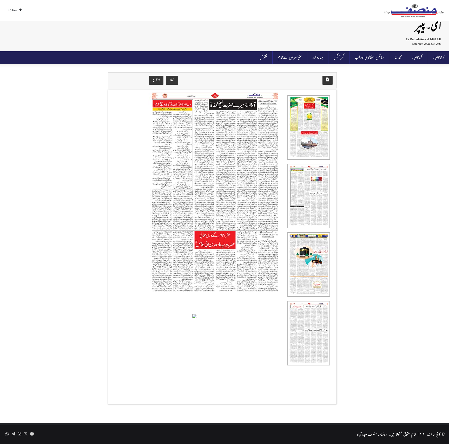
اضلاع (156, 80)
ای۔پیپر (428, 27)
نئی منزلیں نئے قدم (290, 58)
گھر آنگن (339, 58)
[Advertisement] (199, 35)
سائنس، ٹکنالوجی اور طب (369, 58)
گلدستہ (397, 58)
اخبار (172, 80)
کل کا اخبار (417, 57)
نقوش (263, 58)
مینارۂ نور (318, 58)
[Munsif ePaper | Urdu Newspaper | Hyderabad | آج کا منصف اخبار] (413, 10)
